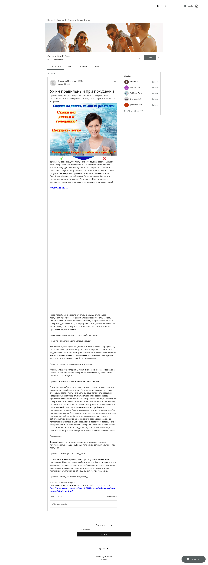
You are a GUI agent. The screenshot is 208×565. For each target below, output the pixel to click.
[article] (83, 294)
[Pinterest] (165, 6)
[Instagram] (158, 6)
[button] (196, 6)
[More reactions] (60, 496)
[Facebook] (162, 6)
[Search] (138, 57)
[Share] (115, 81)
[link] (56, 66)
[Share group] (159, 57)
